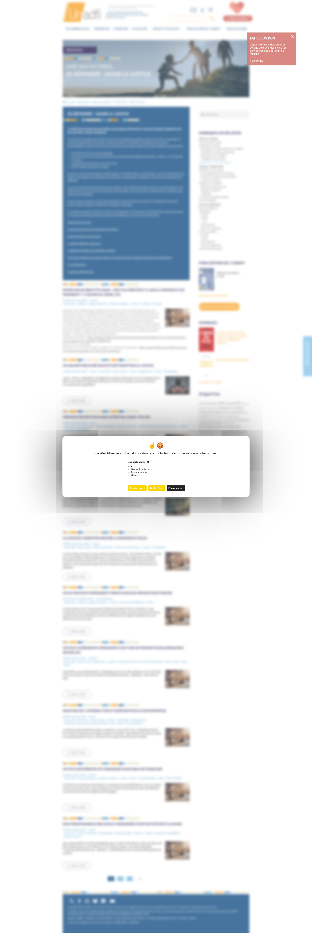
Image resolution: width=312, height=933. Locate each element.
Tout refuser (156, 488)
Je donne (257, 60)
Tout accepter (137, 488)
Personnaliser (176, 488)
